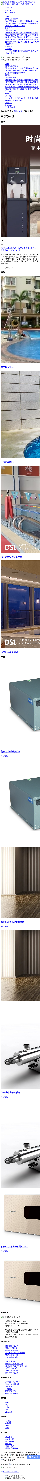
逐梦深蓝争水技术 (12, 1382)
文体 (7, 1407)
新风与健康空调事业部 (18, 35)
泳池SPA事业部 (11, 1348)
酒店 (7, 1403)
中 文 (7, 12)
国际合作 (8, 28)
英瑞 (7, 1428)
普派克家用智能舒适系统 (26, 23)
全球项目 (8, 46)
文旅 (7, 1409)
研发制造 (12, 23)
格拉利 (8, 1423)
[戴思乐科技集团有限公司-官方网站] (18, 2)
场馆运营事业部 (11, 1371)
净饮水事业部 (23, 33)
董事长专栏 (9, 53)
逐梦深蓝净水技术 (12, 21)
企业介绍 (8, 98)
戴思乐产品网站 (11, 1448)
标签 (20, 111)
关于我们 (8, 49)
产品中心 (8, 8)
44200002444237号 (8, 1457)
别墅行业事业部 (22, 39)
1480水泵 (8, 1386)
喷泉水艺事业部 (11, 1350)
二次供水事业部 (28, 42)
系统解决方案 (10, 30)
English (12, 12)
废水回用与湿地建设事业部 (18, 37)
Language (8, 10)
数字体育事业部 (15, 42)
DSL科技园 (17, 51)
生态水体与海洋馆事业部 (15, 1353)
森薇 (7, 1425)
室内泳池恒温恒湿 (27, 21)
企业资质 (8, 51)
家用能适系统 (10, 1391)
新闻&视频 (26, 51)
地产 (7, 1405)
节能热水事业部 (11, 1355)
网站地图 (20, 1457)
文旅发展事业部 (11, 33)
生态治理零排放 (11, 1393)
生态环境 (8, 1412)
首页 (7, 17)
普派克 (8, 1421)
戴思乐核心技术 (11, 19)
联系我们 (34, 51)
